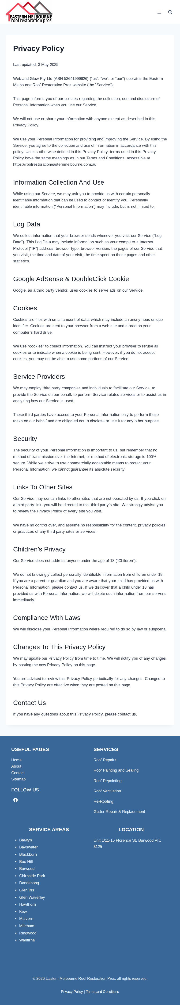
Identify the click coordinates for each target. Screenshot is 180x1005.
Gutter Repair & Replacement (119, 811)
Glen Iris (26, 890)
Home (16, 760)
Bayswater (28, 847)
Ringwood (27, 933)
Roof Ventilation (107, 791)
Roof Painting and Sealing (116, 770)
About (16, 766)
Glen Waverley (32, 897)
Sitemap (18, 779)
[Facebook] (15, 800)
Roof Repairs (105, 760)
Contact (18, 773)
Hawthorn (27, 904)
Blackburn (28, 854)
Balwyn (25, 840)
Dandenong (29, 883)
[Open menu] (159, 12)
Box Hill (26, 861)
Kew (23, 911)
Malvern (26, 918)
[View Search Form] (170, 12)
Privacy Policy (72, 992)
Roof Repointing (107, 781)
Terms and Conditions (102, 992)
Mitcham (26, 926)
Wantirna (27, 940)
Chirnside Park (32, 876)
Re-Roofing (103, 801)
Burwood (26, 868)
